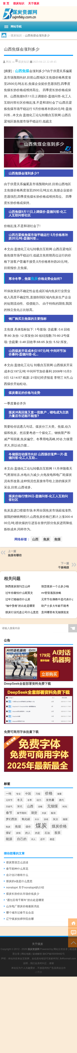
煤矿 (8, 833)
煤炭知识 (18, 3)
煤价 (28, 826)
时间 (65, 806)
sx (13, 61)
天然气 (9, 806)
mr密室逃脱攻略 (51, 593)
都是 (52, 839)
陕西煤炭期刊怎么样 (17, 586)
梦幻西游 (11, 819)
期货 (34, 812)
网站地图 (26, 953)
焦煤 (25, 70)
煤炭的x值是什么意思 (19, 881)
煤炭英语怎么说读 (17, 862)
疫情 (18, 832)
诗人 (33, 839)
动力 (39, 799)
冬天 (20, 800)
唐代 (61, 799)
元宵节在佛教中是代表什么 (57, 599)
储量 (59, 793)
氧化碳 (26, 819)
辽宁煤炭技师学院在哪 (20, 919)
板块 (53, 812)
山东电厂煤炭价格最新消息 (22, 906)
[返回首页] (72, 922)
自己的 (21, 839)
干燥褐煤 (63, 567)
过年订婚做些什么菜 (17, 599)
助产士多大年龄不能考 (55, 606)
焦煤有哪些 (15, 555)
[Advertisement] (38, 1015)
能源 (9, 838)
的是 (37, 832)
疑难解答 (37, 953)
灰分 (55, 819)
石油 (47, 833)
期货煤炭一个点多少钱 (55, 586)
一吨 (8, 793)
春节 (9, 812)
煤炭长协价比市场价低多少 (22, 893)
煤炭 (41, 825)
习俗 (38, 793)
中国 (28, 793)
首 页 (6, 3)
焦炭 (34, 278)
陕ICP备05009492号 (54, 953)
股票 (57, 832)
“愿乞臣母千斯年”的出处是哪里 (25, 900)
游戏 (46, 819)
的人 (27, 833)
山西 (18, 70)
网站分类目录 (61, 949)
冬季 (29, 799)
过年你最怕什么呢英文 (19, 593)
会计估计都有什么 (17, 875)
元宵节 (9, 799)
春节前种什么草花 (17, 868)
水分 (37, 819)
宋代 (19, 806)
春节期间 (21, 812)
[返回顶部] (72, 942)
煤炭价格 (59, 825)
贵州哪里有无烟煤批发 (55, 612)
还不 (42, 839)
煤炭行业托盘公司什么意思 (21, 612)
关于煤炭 (33, 3)
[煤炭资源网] (38, 14)
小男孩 (38, 971)
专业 (18, 793)
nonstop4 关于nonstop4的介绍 (25, 887)
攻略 (40, 806)
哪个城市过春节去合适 (20, 912)
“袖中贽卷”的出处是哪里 (20, 606)
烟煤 (65, 819)
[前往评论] (72, 932)
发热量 (50, 800)
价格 (49, 793)
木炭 (44, 812)
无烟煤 (52, 805)
